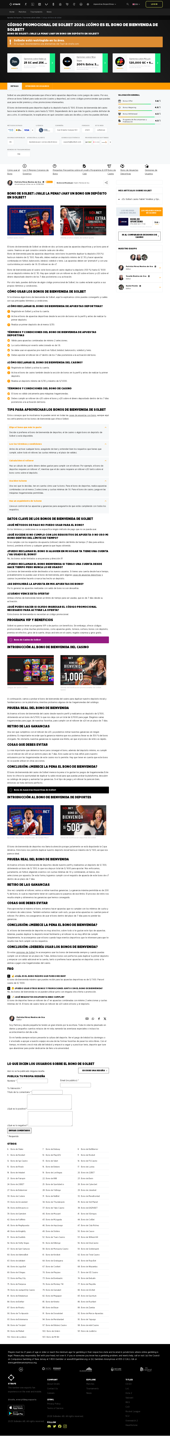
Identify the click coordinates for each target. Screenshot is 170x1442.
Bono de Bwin (87, 1178)
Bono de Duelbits (18, 1237)
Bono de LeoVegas (54, 1173)
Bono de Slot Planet (89, 1202)
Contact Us (52, 1388)
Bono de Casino (112, 172)
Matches (22, 12)
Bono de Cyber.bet (89, 1184)
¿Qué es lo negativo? (17, 1125)
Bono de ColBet (88, 1220)
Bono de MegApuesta (20, 1225)
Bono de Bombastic (54, 1278)
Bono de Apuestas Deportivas (129, 172)
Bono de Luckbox (18, 1337)
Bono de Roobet (88, 1155)
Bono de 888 (51, 1178)
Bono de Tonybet (18, 1325)
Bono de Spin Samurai (20, 1249)
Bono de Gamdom (18, 1214)
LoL (127, 1388)
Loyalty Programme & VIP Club (94, 172)
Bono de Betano (53, 1167)
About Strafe (53, 1384)
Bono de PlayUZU (53, 1155)
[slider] (29, 1088)
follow (51, 1422)
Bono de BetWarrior (89, 1149)
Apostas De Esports (14, 18)
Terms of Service (55, 1408)
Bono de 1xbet (52, 1161)
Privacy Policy (54, 1403)
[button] (127, 4)
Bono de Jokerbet (88, 1190)
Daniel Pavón (132, 286)
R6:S (128, 1402)
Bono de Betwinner (19, 1190)
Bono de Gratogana (54, 1261)
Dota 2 (129, 1393)
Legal (50, 1399)
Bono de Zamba (88, 1308)
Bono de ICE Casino (89, 1272)
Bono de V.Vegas (18, 1272)
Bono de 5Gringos (89, 1214)
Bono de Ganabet (53, 1290)
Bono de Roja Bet (88, 1261)
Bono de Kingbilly (18, 1231)
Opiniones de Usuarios (151, 172)
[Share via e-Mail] (87, 1018)
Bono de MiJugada (54, 1220)
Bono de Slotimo (53, 1231)
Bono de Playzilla (88, 1284)
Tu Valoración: (14, 1088)
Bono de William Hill (89, 1237)
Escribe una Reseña (93, 1070)
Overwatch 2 (132, 1420)
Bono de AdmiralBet (19, 1255)
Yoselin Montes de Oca (136, 276)
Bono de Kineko (53, 1302)
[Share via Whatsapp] (93, 1018)
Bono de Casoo (87, 1231)
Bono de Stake (17, 1149)
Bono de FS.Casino (89, 1161)
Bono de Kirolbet (53, 1255)
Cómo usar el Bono (13, 172)
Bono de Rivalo (17, 1167)
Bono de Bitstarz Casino (56, 1325)
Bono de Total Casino (90, 1255)
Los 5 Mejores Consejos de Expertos (36, 172)
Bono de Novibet (18, 1155)
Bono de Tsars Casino (55, 1237)
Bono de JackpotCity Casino (23, 1290)
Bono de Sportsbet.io (55, 1184)
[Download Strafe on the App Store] (16, 1407)
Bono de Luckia (87, 1167)
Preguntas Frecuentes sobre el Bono (67, 172)
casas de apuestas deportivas (87, 575)
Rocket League (133, 1411)
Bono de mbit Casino (90, 1325)
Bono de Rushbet (88, 1302)
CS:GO (129, 1384)
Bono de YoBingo (53, 1190)
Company (52, 1379)
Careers (51, 1393)
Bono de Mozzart (53, 1214)
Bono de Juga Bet (18, 1267)
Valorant (129, 1397)
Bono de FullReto (18, 1220)
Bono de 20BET (17, 1184)
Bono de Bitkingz (53, 1243)
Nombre (11, 1081)
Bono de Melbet (17, 1331)
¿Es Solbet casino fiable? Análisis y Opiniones (141, 199)
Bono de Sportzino (136, 220)
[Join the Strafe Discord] (49, 1426)
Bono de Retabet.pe (19, 1296)
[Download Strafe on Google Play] (16, 1413)
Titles (129, 1379)
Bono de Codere (18, 1196)
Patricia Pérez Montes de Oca (28, 182)
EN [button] (136, 4)
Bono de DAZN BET (89, 1208)
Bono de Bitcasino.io (19, 1208)
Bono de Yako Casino (55, 1208)
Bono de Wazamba (89, 1267)
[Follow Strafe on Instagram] (64, 1426)
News (49, 12)
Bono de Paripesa (18, 1284)
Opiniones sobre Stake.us (35, 59)
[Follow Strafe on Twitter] (53, 1426)
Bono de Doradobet (54, 1313)
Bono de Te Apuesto (19, 1313)
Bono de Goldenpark (90, 1249)
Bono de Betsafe (88, 1278)
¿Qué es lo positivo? (17, 1109)
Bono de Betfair (17, 1302)
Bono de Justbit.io (89, 1331)
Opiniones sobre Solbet (31, 18)
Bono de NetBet (53, 1196)
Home (11, 12)
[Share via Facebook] (99, 1018)
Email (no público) (69, 1080)
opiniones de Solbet (25, 952)
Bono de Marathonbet (90, 1196)
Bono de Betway (53, 1149)
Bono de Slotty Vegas (20, 1243)
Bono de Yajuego (88, 1319)
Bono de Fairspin (18, 1178)
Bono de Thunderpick (55, 1202)
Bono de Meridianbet (55, 1319)
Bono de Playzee (53, 1272)
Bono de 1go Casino (19, 1161)
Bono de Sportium (88, 1296)
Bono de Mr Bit (53, 1337)
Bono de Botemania (19, 1319)
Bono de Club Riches (90, 1225)
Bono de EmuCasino (90, 1243)
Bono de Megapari (54, 1296)
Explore (91, 1379)
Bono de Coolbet (53, 1267)
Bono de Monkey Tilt (54, 1284)
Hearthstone (131, 1425)
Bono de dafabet (18, 1261)
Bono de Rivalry (17, 1308)
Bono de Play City (18, 1278)
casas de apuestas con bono (82, 415)
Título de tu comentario (19, 1092)
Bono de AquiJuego (54, 1225)
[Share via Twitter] (105, 1018)
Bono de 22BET (88, 1173)
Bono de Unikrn (53, 1331)
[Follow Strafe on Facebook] (59, 1426)
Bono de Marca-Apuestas (92, 1313)
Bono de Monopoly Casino (57, 1249)
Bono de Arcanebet (19, 1202)
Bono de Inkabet (18, 1173)
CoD (128, 1407)
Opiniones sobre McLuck (139, 59)
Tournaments (36, 12)
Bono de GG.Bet (88, 1290)
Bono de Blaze (52, 1308)
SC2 (127, 1416)
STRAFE (12, 1383)
